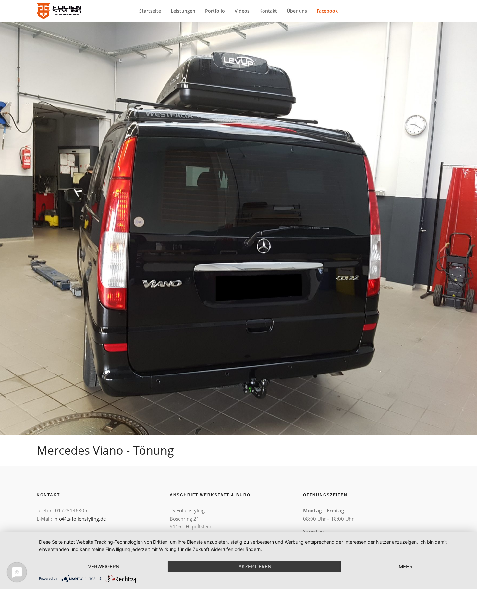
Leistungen (183, 11)
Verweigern (103, 566)
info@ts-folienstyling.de (79, 518)
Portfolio (215, 11)
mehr (406, 566)
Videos (242, 11)
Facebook (327, 11)
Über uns (297, 11)
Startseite (150, 11)
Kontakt (268, 11)
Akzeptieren (254, 566)
